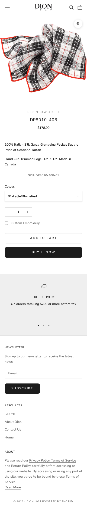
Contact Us (13, 429)
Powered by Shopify (58, 501)
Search (10, 414)
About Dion (13, 422)
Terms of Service (63, 460)
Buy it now (43, 252)
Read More (13, 487)
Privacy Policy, (40, 460)
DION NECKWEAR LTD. (43, 112)
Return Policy (21, 466)
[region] (43, 301)
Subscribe (22, 388)
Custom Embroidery (25, 223)
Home (9, 437)
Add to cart (43, 238)
